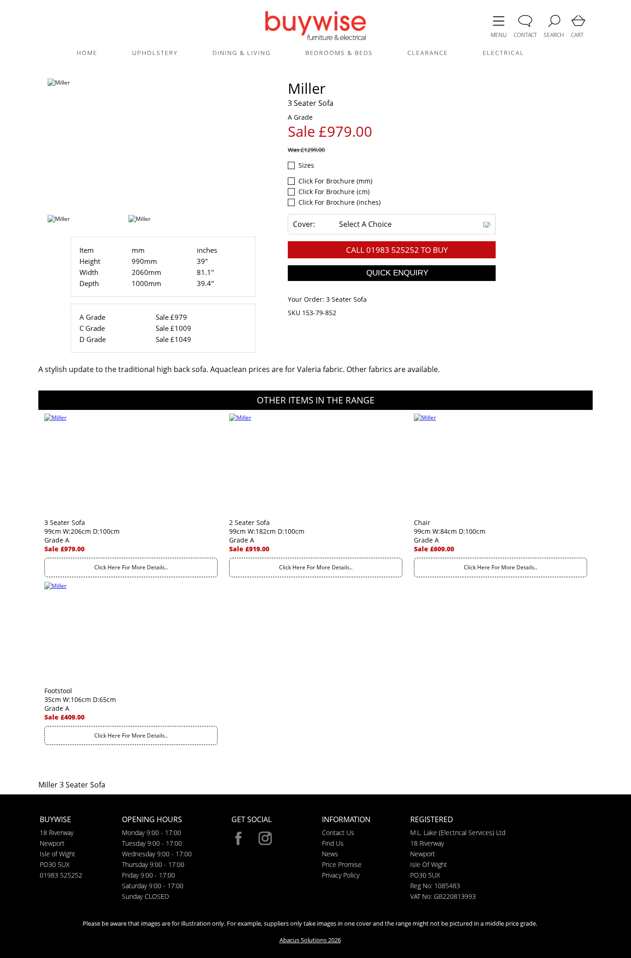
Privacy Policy (340, 875)
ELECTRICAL (503, 53)
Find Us (333, 843)
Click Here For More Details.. (131, 567)
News (330, 853)
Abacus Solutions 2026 (310, 940)
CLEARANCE (427, 53)
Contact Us (338, 832)
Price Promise (342, 864)
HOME (87, 53)
